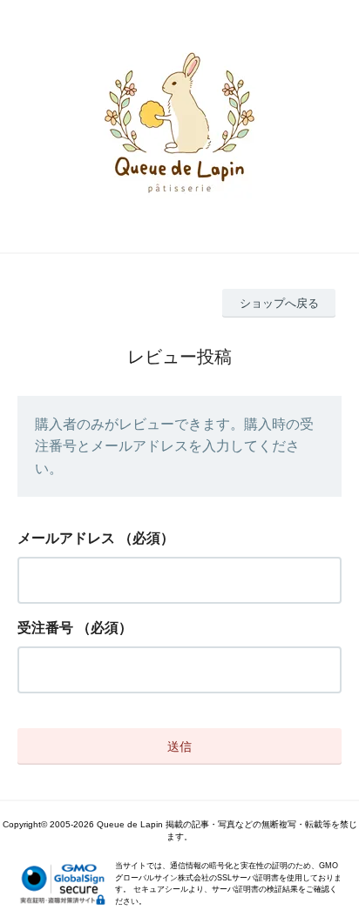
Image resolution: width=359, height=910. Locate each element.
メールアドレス (66, 538)
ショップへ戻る (279, 303)
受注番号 (45, 627)
